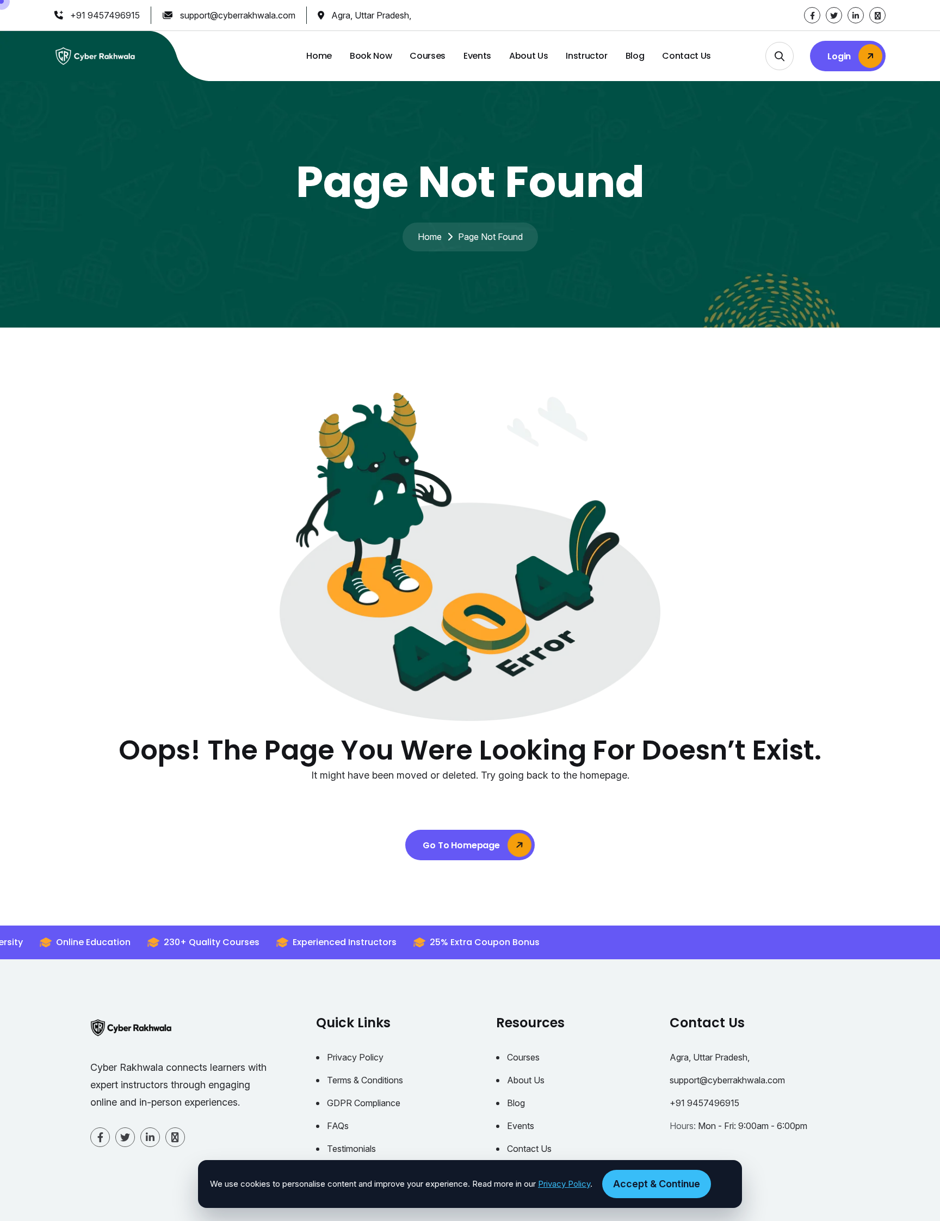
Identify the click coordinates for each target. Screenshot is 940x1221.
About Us (528, 56)
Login (840, 56)
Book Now (371, 56)
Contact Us (686, 56)
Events (477, 56)
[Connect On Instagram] (877, 15)
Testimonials (351, 1148)
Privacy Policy (355, 1057)
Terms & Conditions (365, 1080)
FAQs (338, 1125)
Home (319, 56)
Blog (635, 56)
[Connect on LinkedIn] (856, 15)
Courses (428, 56)
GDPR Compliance (363, 1102)
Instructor (587, 56)
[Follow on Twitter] (834, 15)
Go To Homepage (462, 845)
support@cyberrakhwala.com (237, 15)
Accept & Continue (656, 1183)
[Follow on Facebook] (812, 15)
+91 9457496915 (105, 15)
